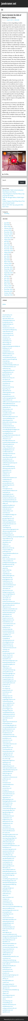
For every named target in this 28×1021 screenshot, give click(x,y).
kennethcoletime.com (7, 677)
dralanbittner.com (7, 481)
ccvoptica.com (6, 886)
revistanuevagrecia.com (8, 653)
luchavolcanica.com (7, 740)
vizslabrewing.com (7, 479)
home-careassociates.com (9, 559)
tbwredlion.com (6, 941)
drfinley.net (5, 978)
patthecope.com (6, 779)
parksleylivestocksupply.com (9, 562)
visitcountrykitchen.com (8, 703)
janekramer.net (8, 3)
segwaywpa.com (6, 797)
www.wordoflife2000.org (8, 466)
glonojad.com (5, 651)
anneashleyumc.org (7, 854)
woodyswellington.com (8, 923)
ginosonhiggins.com (7, 708)
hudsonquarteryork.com (8, 928)
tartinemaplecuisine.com (8, 682)
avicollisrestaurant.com (8, 756)
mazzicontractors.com (8, 917)
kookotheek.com (6, 394)
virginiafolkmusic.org (7, 538)
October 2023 (7, 271)
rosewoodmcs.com (7, 901)
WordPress (12, 1019)
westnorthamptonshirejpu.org (9, 405)
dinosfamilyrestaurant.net (8, 427)
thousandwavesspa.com (8, 751)
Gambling (6, 174)
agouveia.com (5, 988)
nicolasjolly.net (6, 638)
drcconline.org (6, 758)
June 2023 (6, 278)
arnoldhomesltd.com (7, 451)
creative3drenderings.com (9, 808)
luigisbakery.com (6, 890)
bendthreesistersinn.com (8, 729)
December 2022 (8, 289)
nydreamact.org (6, 368)
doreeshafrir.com (6, 658)
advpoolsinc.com (6, 764)
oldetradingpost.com (7, 420)
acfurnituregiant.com (7, 333)
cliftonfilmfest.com (7, 455)
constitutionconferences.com (9, 777)
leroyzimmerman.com (8, 976)
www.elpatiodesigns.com (8, 927)
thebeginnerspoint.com (8, 592)
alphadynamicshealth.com (9, 965)
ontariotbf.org (5, 361)
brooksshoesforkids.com (8, 792)
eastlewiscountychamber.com (9, 609)
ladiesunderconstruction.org (9, 422)
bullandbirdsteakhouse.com (9, 871)
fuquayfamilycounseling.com (9, 986)
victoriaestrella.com (7, 749)
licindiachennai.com (7, 322)
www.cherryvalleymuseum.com (10, 416)
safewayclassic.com (7, 355)
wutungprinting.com (7, 710)
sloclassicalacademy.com (8, 612)
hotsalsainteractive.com (8, 327)
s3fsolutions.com (6, 438)
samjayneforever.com (7, 951)
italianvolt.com (6, 475)
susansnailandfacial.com (8, 830)
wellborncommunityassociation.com (11, 401)
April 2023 (7, 282)
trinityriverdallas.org (7, 549)
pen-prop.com (6, 832)
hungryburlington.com (8, 679)
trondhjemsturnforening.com (9, 938)
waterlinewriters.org (7, 803)
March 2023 (7, 284)
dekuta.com (5, 895)
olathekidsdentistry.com (8, 496)
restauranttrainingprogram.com (10, 529)
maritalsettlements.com (8, 712)
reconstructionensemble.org (9, 736)
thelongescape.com (7, 695)
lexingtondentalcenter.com (9, 523)
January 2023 (7, 287)
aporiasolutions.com (7, 795)
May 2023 (6, 280)
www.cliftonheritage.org (8, 875)
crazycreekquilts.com (7, 625)
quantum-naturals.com (8, 945)
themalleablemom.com (8, 675)
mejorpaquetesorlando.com (9, 499)
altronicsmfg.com (6, 342)
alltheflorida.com (6, 954)
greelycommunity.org (7, 646)
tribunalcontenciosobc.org (9, 610)
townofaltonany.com (7, 718)
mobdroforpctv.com (7, 581)
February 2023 (8, 285)
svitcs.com (5, 780)
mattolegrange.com (7, 697)
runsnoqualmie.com (7, 862)
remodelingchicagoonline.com (10, 878)
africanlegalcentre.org (8, 642)
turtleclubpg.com (6, 745)
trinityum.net (5, 915)
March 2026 (7, 226)
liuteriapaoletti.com (7, 723)
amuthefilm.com (6, 634)
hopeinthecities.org (7, 577)
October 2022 (7, 293)
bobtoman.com (6, 385)
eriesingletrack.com (7, 488)
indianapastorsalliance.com (9, 768)
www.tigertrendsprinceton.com (10, 834)
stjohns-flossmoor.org (7, 731)
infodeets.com (6, 326)
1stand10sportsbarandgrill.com (10, 501)
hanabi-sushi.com (6, 891)
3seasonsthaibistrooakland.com (10, 553)
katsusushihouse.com (7, 644)
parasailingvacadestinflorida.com (10, 962)
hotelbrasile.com (6, 407)
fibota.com (5, 930)
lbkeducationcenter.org (8, 548)
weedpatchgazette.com (8, 485)
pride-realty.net (6, 964)
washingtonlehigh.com (8, 888)
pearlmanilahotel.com (7, 381)
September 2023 (8, 272)
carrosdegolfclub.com (7, 433)
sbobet (4, 304)
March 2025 (7, 245)
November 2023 (8, 269)
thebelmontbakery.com (8, 353)
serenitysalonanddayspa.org (9, 329)
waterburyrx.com (6, 762)
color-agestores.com (7, 566)
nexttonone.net (6, 825)
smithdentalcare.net (7, 1006)
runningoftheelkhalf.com (8, 840)
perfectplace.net (6, 551)
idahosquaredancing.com (8, 468)
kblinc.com (5, 487)
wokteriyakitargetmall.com (9, 522)
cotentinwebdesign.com (8, 418)
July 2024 (6, 254)
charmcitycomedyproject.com (9, 660)
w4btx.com (5, 503)
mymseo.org (5, 991)
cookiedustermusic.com (8, 734)
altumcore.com (6, 786)
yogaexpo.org (5, 557)
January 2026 (7, 230)
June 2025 (6, 243)
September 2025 (8, 237)
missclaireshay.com (7, 315)
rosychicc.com (5, 572)
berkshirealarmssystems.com (9, 477)
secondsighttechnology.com (9, 514)
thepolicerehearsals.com (8, 605)
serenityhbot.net (6, 827)
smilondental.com (6, 509)
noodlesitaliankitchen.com (9, 366)
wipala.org (5, 568)
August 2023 (7, 274)
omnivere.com (6, 337)
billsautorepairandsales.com (9, 943)
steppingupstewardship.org (9, 884)
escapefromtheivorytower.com (10, 442)
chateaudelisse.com (7, 400)
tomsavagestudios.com (8, 535)
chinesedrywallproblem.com (9, 727)
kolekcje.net (5, 544)
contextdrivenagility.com (8, 664)
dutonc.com (5, 694)
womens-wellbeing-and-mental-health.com (13, 536)
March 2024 (7, 261)
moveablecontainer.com (8, 413)
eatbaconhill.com (6, 344)
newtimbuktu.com (7, 340)
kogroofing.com (6, 389)
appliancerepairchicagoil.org (9, 359)
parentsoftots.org (6, 806)
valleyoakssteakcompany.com (9, 769)
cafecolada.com (6, 588)
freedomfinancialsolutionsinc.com (11, 845)
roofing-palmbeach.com (8, 448)
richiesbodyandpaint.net (8, 320)
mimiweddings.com (7, 1002)
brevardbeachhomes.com (8, 440)
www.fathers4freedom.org (8, 836)
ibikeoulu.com (5, 666)
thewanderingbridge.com (8, 673)
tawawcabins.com (6, 470)
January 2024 (7, 265)
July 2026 (6, 223)
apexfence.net (6, 1012)
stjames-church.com (7, 655)
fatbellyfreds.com (6, 925)
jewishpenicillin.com (7, 533)
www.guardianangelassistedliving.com (11, 936)
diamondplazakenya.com (8, 939)
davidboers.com (6, 814)
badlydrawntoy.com (7, 819)
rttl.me (4, 999)
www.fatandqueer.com (8, 853)
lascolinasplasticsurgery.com (9, 873)
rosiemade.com (6, 492)
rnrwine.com (5, 982)
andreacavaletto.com (7, 560)
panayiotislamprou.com (8, 396)
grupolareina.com (6, 414)
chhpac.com (5, 993)
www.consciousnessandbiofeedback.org (12, 906)
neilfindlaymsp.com (7, 755)
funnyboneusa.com (7, 732)
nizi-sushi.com (6, 686)
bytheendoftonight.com (8, 575)
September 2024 (8, 250)
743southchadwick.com (8, 444)
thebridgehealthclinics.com (9, 801)
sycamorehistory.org (7, 903)
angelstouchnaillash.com (8, 505)
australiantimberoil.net (8, 425)
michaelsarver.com (7, 516)
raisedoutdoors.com (7, 459)
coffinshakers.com (7, 668)
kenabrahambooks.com (8, 631)
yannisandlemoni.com (8, 483)
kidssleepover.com (7, 348)
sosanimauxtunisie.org (8, 387)
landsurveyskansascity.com (9, 856)
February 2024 (8, 263)
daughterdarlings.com (7, 324)
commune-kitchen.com (8, 633)
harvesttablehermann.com (9, 431)
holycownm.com (6, 742)
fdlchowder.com (6, 867)
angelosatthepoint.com (8, 766)
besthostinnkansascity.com (9, 1004)
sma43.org (5, 877)
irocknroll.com (5, 464)
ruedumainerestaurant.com (9, 647)
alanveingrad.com (7, 707)
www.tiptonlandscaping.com (9, 882)
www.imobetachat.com (8, 816)
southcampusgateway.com (9, 398)
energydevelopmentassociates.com (11, 435)
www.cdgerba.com (7, 932)
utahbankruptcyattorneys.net (9, 462)
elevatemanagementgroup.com (10, 975)
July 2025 (6, 241)
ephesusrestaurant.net (8, 921)
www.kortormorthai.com (8, 851)
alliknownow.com (6, 607)
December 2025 (8, 232)
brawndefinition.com (7, 621)
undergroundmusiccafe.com (9, 1008)
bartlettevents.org (6, 411)
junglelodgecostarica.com (8, 699)
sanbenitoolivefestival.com (9, 584)
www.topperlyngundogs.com (9, 838)
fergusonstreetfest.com (8, 949)
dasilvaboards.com (7, 614)
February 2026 (8, 228)
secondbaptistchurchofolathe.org (10, 989)
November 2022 (8, 291)
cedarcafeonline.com (7, 331)
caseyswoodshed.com (7, 771)
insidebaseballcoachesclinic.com (10, 956)
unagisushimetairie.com (8, 370)
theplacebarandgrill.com (8, 760)
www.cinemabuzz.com (8, 897)
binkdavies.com (6, 627)
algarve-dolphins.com (7, 705)
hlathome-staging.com (8, 520)
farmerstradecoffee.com (8, 810)
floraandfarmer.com (7, 437)
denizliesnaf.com (6, 775)
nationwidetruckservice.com (9, 744)
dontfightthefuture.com (8, 450)
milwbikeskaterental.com (8, 714)
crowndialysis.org (6, 527)
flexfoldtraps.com (6, 847)
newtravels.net (6, 350)
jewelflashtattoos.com (7, 372)
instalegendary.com (7, 363)
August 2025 (7, 239)
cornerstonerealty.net (7, 904)
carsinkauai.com (6, 958)
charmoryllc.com (6, 597)
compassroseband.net (8, 784)
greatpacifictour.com (7, 747)
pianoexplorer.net (7, 912)
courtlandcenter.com (7, 753)
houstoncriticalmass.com (8, 601)
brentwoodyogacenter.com (9, 880)
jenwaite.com (5, 973)
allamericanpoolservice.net (9, 531)
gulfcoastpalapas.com (7, 799)
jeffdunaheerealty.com (8, 842)
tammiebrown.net (7, 692)
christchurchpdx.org (7, 629)
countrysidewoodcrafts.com (9, 357)
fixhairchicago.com (7, 773)
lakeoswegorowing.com (8, 984)
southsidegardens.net (7, 914)
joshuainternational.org (8, 829)
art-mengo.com (6, 688)
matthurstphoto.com (7, 952)
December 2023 (8, 267)
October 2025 (7, 236)
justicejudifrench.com (7, 671)
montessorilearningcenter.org (9, 947)
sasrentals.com (6, 512)
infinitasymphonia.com (8, 640)
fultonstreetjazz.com (7, 409)
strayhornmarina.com (7, 618)
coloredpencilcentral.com (8, 453)
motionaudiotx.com (7, 997)
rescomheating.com (7, 1001)
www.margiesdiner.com (8, 866)
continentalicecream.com (8, 623)
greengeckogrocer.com (8, 518)
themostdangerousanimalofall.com (11, 603)
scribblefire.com (6, 555)
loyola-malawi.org (6, 570)
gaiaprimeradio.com (7, 690)
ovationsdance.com (7, 540)
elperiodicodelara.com (8, 318)
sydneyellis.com (6, 525)
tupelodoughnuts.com (7, 494)
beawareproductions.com (8, 662)
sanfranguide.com (7, 596)
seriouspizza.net (6, 782)
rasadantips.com (6, 339)
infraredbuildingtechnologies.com (10, 429)
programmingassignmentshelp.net (11, 346)
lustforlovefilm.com (7, 636)
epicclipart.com (6, 379)
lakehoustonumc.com (7, 821)
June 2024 (6, 256)
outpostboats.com (6, 573)
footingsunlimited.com (8, 860)
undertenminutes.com (8, 335)
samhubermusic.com (7, 1010)
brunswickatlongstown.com (9, 681)
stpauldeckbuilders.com (8, 858)
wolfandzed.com (6, 893)
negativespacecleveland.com (9, 721)
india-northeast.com (7, 446)
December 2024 (8, 247)
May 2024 (6, 258)
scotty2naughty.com (7, 657)
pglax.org (4, 719)
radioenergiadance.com (8, 392)
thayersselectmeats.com (8, 793)
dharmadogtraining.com (8, 995)
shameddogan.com (7, 805)
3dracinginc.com (6, 599)
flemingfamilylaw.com (8, 980)
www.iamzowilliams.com (8, 908)
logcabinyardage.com (7, 812)
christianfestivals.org (7, 701)
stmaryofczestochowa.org (8, 670)
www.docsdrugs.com (7, 864)
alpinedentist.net (6, 390)
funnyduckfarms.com (7, 971)
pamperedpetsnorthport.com (9, 490)
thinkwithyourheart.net (8, 461)
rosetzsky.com (5, 649)
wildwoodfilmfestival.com (8, 403)
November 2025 (8, 234)
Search (4, 180)
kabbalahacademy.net (8, 507)
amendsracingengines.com (9, 849)
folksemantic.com (6, 472)
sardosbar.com (6, 474)
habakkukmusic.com (7, 823)
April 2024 (6, 260)
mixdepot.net (5, 899)
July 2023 (6, 276)
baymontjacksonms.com (8, 716)
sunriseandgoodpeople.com (9, 725)
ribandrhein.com (6, 542)
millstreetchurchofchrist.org (9, 960)
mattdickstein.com (7, 817)
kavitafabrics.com (6, 738)
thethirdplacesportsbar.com (9, 919)
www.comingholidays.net (8, 594)
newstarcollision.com (7, 511)
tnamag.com (5, 790)
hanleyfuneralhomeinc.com (9, 498)
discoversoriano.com (7, 590)
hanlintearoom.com (7, 969)
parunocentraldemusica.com (9, 934)
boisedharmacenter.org (8, 564)
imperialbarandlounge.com (9, 457)
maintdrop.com (6, 383)
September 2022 (8, 295)
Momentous (21, 1019)
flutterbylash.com (6, 967)
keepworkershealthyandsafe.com (10, 364)
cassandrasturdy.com (7, 583)
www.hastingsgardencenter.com (10, 910)
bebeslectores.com (7, 424)
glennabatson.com (7, 616)
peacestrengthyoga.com (8, 843)
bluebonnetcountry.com (8, 377)
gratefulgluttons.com (7, 579)
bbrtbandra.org (6, 376)
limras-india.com (6, 316)
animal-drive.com (6, 788)
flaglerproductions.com (8, 620)
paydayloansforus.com (8, 352)
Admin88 (17, 20)
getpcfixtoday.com (7, 374)
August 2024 (7, 252)
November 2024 (8, 248)
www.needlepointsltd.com (8, 869)
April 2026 (7, 224)
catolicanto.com (6, 546)
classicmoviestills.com (7, 586)
